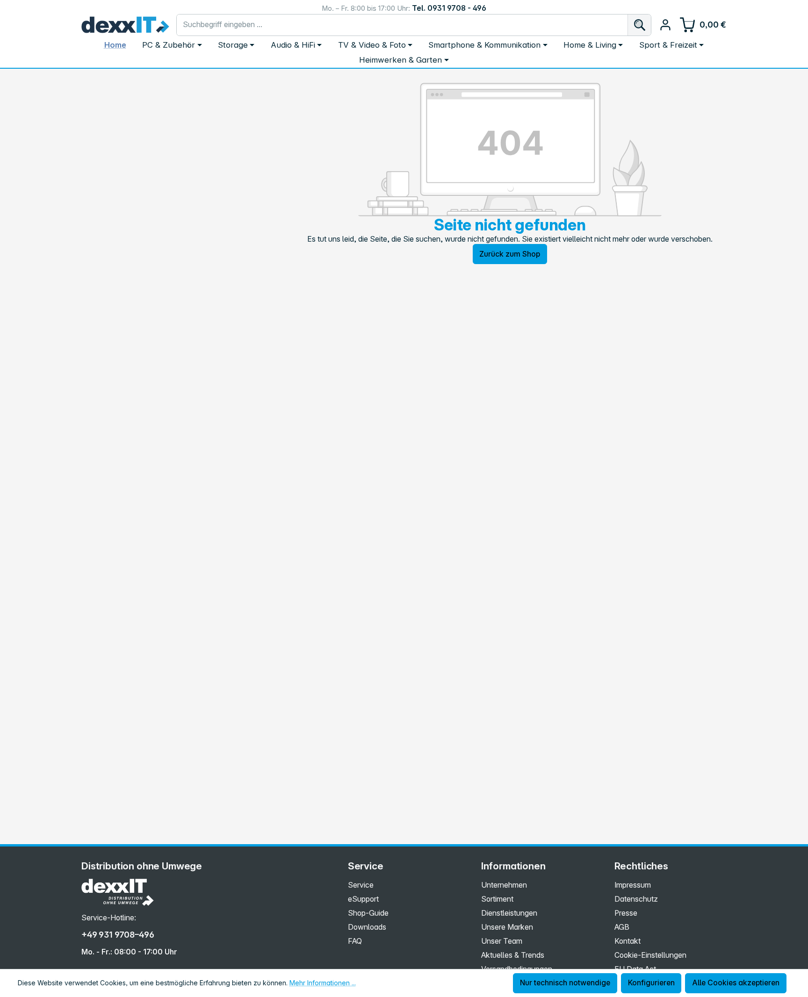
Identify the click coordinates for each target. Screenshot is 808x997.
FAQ (355, 941)
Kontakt (627, 941)
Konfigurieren (651, 982)
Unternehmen (504, 885)
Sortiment (497, 899)
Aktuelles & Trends (512, 955)
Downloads (367, 927)
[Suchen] (639, 25)
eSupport (363, 899)
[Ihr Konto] (665, 25)
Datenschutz (636, 899)
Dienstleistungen (509, 913)
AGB (621, 927)
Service (361, 885)
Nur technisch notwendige (565, 982)
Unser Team (501, 941)
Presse (625, 913)
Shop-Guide (368, 913)
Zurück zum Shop (509, 254)
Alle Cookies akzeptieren (735, 982)
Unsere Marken (507, 927)
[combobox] (402, 25)
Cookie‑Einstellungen (650, 955)
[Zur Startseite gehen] (125, 24)
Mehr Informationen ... (322, 983)
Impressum (632, 885)
